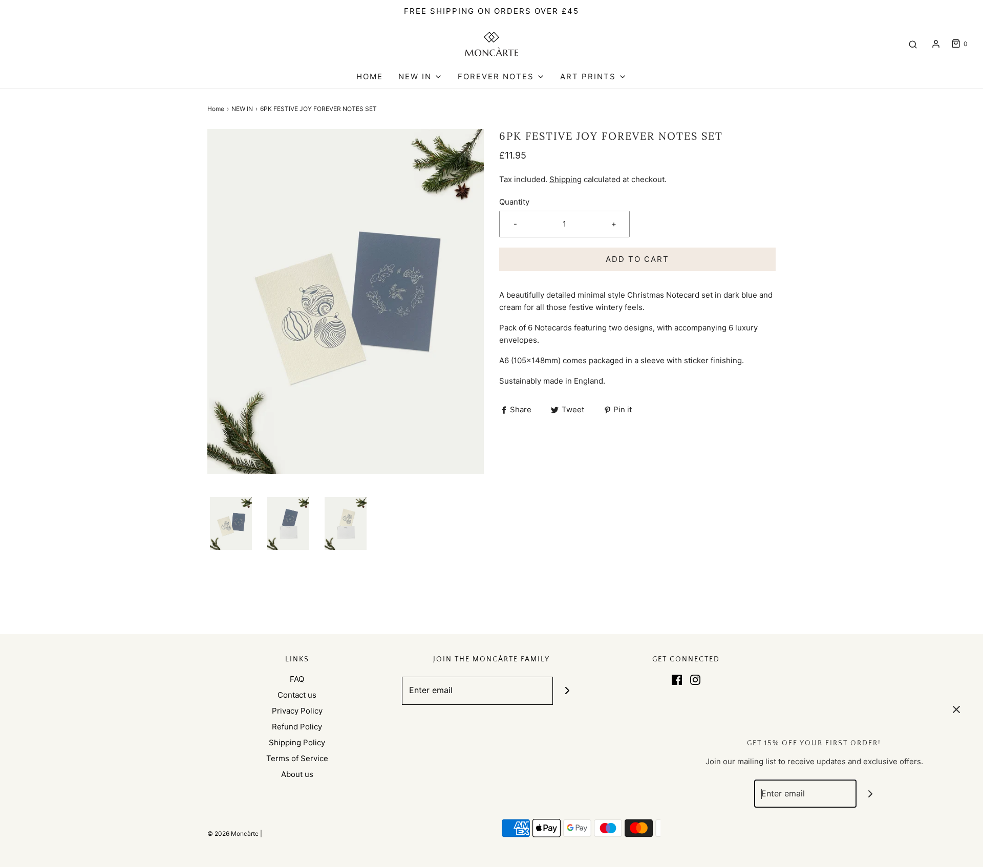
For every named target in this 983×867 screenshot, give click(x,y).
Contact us (296, 695)
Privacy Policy (297, 711)
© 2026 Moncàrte (233, 833)
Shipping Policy (297, 742)
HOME (369, 76)
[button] (231, 523)
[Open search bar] (913, 44)
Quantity (514, 202)
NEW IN (242, 109)
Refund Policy (297, 726)
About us (297, 774)
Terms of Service (297, 758)
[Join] (567, 691)
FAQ (297, 679)
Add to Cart (637, 259)
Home (215, 109)
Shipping (565, 179)
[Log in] (936, 44)
